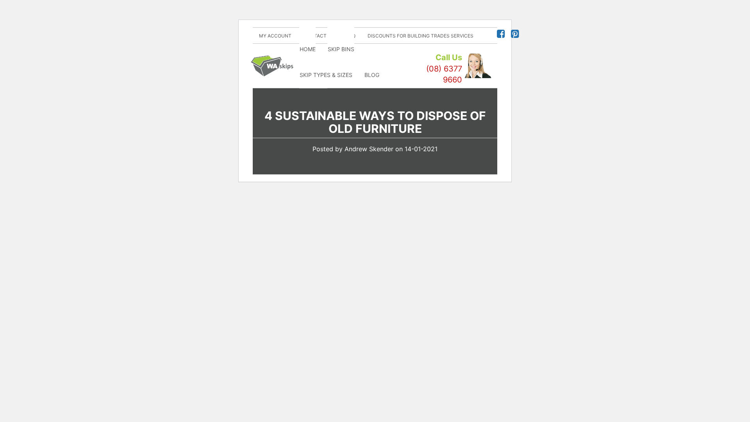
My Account (275, 36)
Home (308, 49)
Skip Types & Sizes (326, 75)
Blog (371, 75)
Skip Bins (341, 49)
